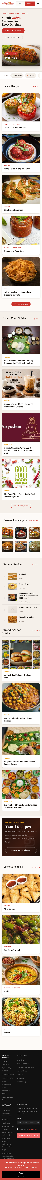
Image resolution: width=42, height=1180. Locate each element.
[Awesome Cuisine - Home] (8, 3)
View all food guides (21, 506)
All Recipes (20, 1060)
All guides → (36, 319)
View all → (36, 87)
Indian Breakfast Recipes (25, 1067)
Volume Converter (8, 1074)
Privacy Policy (21, 1082)
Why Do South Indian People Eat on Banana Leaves (8, 1156)
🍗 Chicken (30, 75)
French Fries (6, 1123)
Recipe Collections (23, 1064)
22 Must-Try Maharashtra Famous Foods (7, 1113)
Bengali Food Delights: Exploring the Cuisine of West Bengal (7, 1144)
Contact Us (20, 1078)
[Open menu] (38, 3)
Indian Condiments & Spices (7, 1084)
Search (30, 3)
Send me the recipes (28, 1135)
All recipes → (35, 867)
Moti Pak (5, 1119)
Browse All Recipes (13, 31)
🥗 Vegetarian (17, 75)
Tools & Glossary (22, 1071)
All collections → (34, 520)
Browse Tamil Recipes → (21, 850)
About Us (20, 1074)
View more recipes (21, 304)
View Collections (12, 37)
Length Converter (7, 1078)
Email (19, 1118)
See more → (36, 565)
